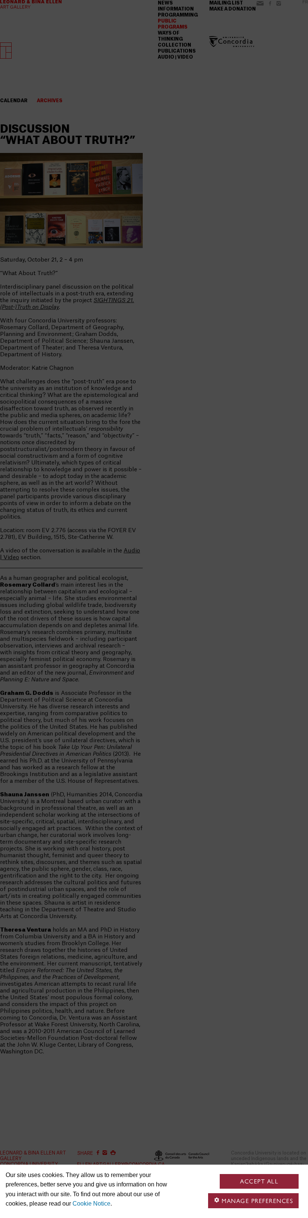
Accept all (259, 1181)
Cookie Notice (91, 1203)
